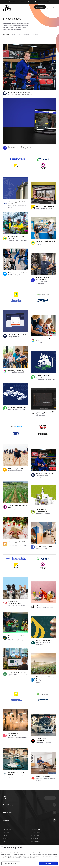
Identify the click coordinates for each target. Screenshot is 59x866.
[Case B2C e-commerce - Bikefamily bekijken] (15, 259)
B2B (13, 34)
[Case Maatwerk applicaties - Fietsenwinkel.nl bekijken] (43, 264)
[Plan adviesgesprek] (54, 805)
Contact (5, 841)
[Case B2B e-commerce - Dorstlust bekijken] (43, 592)
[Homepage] (8, 8)
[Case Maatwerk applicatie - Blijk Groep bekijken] (15, 528)
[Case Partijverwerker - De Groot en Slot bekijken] (15, 492)
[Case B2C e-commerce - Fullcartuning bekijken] (43, 725)
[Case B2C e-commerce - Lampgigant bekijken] (15, 720)
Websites (35, 34)
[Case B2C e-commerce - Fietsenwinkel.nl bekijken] (29, 121)
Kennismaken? (40, 7)
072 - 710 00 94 (35, 835)
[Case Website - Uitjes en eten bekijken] (15, 455)
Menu (52, 7)
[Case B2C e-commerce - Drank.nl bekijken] (43, 533)
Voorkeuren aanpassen (10, 863)
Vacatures (5, 838)
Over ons (5, 835)
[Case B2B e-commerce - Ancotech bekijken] (15, 659)
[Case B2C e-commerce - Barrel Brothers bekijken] (15, 759)
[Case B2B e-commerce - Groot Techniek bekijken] (29, 67)
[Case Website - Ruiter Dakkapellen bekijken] (43, 193)
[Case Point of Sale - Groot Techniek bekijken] (15, 321)
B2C (19, 34)
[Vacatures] (54, 820)
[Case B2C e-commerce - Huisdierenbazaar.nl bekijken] (15, 588)
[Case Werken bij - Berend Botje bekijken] (15, 357)
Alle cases (6, 34)
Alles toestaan (48, 863)
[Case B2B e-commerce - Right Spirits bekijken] (15, 622)
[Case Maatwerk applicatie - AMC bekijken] (43, 398)
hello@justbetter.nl (36, 832)
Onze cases (6, 832)
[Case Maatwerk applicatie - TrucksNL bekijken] (43, 362)
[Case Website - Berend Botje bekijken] (43, 325)
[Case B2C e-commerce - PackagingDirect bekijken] (43, 496)
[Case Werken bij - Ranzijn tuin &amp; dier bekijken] (43, 228)
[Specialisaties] (54, 812)
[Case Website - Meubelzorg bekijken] (43, 763)
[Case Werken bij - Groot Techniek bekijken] (43, 460)
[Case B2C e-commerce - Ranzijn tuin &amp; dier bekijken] (15, 223)
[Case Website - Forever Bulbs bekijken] (43, 627)
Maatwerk (26, 34)
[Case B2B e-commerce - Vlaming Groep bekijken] (43, 663)
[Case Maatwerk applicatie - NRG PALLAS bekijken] (15, 188)
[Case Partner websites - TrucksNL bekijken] (15, 394)
